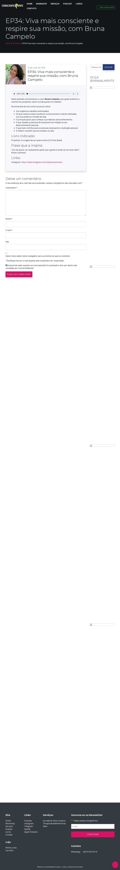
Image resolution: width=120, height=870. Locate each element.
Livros (79, 3)
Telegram (28, 826)
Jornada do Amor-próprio (54, 820)
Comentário (11, 187)
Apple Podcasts (31, 832)
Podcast (67, 3)
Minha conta (11, 847)
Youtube (28, 820)
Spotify (27, 829)
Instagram (28, 823)
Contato (31, 8)
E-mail (9, 230)
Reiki (45, 826)
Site (7, 241)
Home (29, 3)
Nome (9, 219)
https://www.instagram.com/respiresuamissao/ (41, 162)
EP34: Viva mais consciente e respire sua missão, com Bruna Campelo (53, 76)
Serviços (55, 3)
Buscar (108, 67)
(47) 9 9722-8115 (89, 851)
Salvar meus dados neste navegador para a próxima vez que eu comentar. (38, 256)
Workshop (41, 3)
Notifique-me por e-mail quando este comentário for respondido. (35, 260)
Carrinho (9, 850)
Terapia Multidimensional (54, 823)
